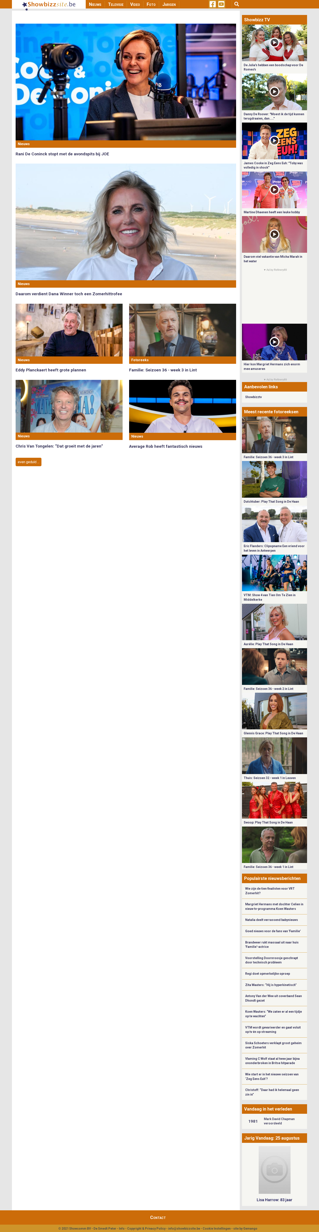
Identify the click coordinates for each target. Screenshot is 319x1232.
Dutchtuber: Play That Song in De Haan (271, 501)
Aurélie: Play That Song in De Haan (268, 644)
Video (135, 4)
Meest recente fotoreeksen (271, 411)
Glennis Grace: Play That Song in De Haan (273, 733)
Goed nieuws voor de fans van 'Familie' (273, 931)
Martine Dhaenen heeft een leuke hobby (272, 212)
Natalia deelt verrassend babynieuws (271, 920)
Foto (151, 4)
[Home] (49, 4)
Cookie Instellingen (217, 1228)
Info (122, 1228)
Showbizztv (253, 397)
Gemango (250, 1228)
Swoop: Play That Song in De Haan (268, 822)
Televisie (115, 4)
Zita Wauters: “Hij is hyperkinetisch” (271, 985)
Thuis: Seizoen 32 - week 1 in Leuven (270, 778)
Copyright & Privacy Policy (146, 1228)
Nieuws (95, 4)
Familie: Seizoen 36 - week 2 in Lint (268, 689)
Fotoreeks (140, 360)
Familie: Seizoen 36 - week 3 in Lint (163, 369)
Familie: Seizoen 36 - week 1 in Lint (268, 867)
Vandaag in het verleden (268, 1109)
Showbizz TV (257, 19)
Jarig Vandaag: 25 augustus (272, 1138)
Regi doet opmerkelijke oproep (267, 973)
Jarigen (169, 4)
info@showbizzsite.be (184, 1228)
